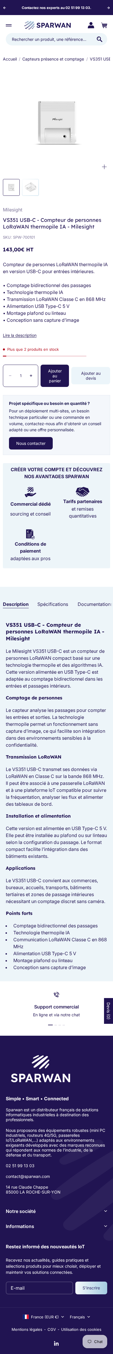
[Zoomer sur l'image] (104, 167)
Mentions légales (27, 1329)
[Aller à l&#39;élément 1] (11, 187)
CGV (52, 1329)
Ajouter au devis (91, 376)
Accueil (10, 58)
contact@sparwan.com (28, 1176)
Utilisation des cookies (81, 1329)
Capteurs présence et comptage (53, 58)
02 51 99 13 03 (20, 1165)
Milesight (12, 210)
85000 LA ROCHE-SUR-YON (33, 1191)
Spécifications (52, 604)
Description (16, 604)
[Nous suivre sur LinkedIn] (56, 1343)
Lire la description (20, 335)
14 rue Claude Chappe (27, 1187)
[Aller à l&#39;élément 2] (30, 187)
